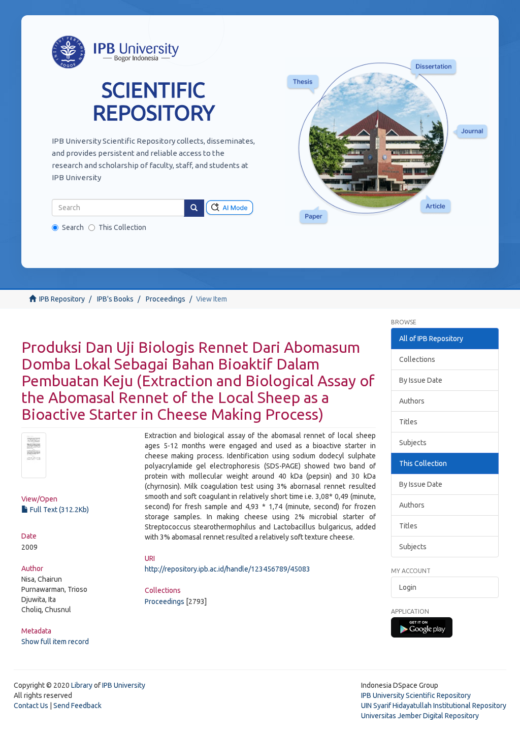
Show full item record (55, 642)
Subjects (413, 443)
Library (81, 685)
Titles (408, 422)
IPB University (123, 685)
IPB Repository (62, 299)
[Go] (194, 208)
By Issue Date (420, 380)
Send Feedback (77, 705)
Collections (417, 359)
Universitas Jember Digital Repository (420, 716)
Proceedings (165, 299)
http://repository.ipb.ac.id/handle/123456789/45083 (227, 569)
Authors (412, 401)
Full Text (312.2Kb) (58, 510)
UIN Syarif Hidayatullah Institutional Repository (433, 705)
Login (407, 587)
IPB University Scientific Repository (416, 695)
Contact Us (31, 705)
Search (73, 227)
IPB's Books (115, 299)
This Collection (122, 227)
